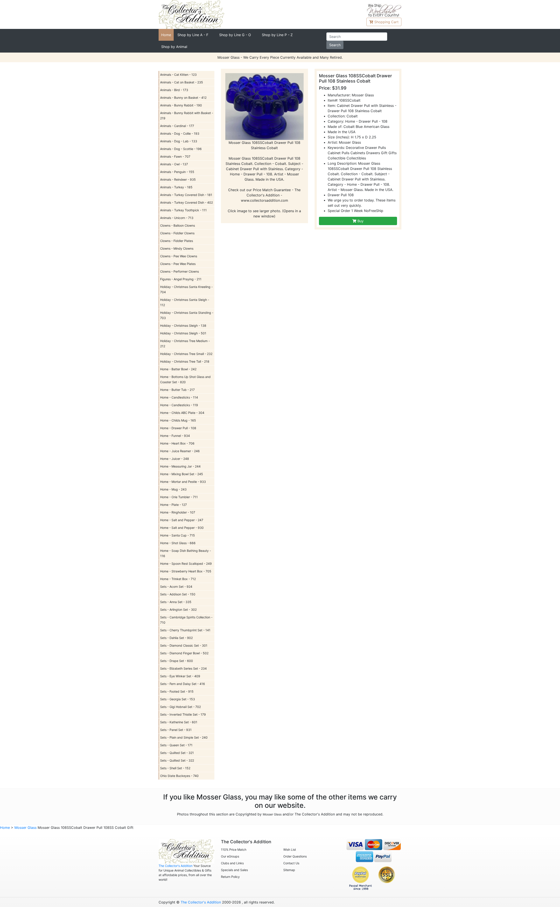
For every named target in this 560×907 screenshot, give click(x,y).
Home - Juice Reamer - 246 (180, 451)
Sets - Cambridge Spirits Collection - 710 (186, 619)
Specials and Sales (234, 870)
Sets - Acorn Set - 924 (176, 586)
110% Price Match (233, 849)
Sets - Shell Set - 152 (175, 768)
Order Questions (295, 856)
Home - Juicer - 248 (174, 459)
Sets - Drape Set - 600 (176, 661)
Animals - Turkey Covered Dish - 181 (186, 195)
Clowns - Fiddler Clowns (177, 233)
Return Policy (230, 877)
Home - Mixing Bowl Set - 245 (181, 474)
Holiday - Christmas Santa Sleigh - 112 (184, 302)
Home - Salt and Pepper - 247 (181, 520)
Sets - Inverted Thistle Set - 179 (183, 714)
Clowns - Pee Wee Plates (178, 264)
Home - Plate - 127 (173, 504)
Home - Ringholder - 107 (177, 512)
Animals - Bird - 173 (174, 90)
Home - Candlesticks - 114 (179, 397)
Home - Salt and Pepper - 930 (182, 527)
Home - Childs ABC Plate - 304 (182, 413)
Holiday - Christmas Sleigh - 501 (183, 333)
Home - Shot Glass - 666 (178, 543)
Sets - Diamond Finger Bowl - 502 (184, 653)
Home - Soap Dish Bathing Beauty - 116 (185, 553)
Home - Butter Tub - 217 (177, 390)
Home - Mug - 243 (173, 489)
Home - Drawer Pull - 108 (178, 428)
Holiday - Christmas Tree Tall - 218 (184, 361)
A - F (192, 35)
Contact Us (291, 863)
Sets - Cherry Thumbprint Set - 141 (185, 630)
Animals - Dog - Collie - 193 (179, 133)
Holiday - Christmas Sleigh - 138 (183, 325)
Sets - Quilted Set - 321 (177, 753)
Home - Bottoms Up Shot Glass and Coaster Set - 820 (185, 379)
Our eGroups (230, 856)
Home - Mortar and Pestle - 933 (183, 481)
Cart (386, 22)
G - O (235, 35)
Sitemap (289, 870)
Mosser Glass (272, 814)
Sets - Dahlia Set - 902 (176, 638)
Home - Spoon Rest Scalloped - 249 (186, 563)
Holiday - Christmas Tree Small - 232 (186, 354)
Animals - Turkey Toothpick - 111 (183, 210)
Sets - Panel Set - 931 (176, 730)
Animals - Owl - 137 (174, 164)
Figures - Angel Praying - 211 (180, 279)
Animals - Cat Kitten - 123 (178, 74)
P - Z (277, 35)
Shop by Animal (174, 46)
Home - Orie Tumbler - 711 (179, 497)
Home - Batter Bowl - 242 (178, 369)
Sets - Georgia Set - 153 (177, 699)
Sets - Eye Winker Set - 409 (180, 676)
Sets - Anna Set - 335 (175, 602)
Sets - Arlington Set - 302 (178, 609)
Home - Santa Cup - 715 (177, 535)
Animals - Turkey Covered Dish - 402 (186, 202)
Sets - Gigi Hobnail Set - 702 (180, 707)
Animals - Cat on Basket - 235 (181, 82)
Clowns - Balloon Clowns (177, 225)
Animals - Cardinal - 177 (177, 126)
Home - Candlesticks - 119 (179, 405)
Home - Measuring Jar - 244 (180, 466)
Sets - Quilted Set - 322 (177, 760)
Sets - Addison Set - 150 (177, 594)
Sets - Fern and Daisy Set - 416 (182, 684)
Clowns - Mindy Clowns (176, 248)
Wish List (289, 849)
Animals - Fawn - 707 (175, 156)
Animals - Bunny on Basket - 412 (183, 97)
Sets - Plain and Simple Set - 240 (184, 737)
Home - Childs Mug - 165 (178, 420)
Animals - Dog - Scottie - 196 (181, 149)
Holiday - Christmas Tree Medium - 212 (185, 343)
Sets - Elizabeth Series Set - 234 (183, 668)
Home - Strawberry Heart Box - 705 (185, 571)
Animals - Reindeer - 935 (178, 179)
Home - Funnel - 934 (175, 436)
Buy (360, 221)
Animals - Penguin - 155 (177, 172)
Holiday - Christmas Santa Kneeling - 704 (186, 289)
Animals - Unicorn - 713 (176, 218)
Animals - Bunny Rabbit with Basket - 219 (186, 115)
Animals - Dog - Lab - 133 (178, 141)
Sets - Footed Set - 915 (177, 691)
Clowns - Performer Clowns (179, 271)
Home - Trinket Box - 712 (178, 579)
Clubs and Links (232, 863)
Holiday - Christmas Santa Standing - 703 (186, 315)
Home (166, 35)
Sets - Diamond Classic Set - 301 (183, 645)
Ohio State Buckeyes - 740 (179, 776)
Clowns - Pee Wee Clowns (178, 256)
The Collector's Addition (175, 866)
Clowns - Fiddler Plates (176, 241)
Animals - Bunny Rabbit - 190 (181, 105)
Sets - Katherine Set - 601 (178, 722)
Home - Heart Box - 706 (177, 443)
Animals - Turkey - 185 (176, 187)
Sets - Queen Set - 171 (176, 745)
